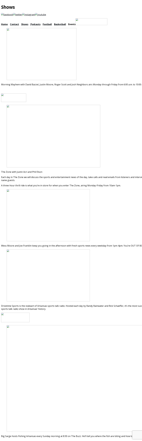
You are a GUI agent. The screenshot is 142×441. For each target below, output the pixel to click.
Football (47, 24)
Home (4, 24)
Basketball (60, 24)
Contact (14, 24)
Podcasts (35, 24)
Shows (24, 24)
